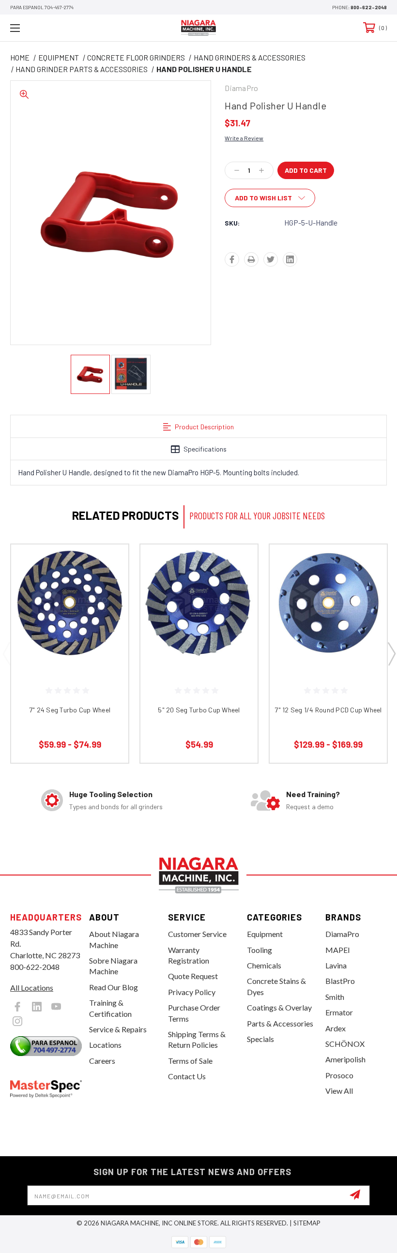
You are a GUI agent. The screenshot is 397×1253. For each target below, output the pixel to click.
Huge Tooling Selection (111, 794)
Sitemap (307, 1223)
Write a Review (244, 138)
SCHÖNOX (345, 1043)
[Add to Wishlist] (109, 586)
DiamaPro (342, 933)
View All (339, 1090)
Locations (105, 1044)
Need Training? (313, 794)
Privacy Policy (191, 991)
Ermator (339, 1012)
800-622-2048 (369, 7)
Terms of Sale (190, 1060)
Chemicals (264, 965)
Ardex (335, 1028)
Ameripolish (345, 1059)
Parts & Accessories (280, 1023)
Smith (334, 996)
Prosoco (339, 1075)
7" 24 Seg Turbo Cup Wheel (69, 710)
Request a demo (310, 806)
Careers (102, 1060)
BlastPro (340, 980)
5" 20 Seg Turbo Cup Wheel (199, 710)
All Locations (31, 987)
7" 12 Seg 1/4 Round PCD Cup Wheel (328, 710)
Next (391, 653)
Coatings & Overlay (279, 1007)
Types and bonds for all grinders (116, 806)
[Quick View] (109, 563)
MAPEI (337, 949)
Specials (260, 1038)
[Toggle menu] (48, 28)
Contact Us (187, 1076)
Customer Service (197, 933)
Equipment (265, 933)
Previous (6, 653)
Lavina (336, 965)
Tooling (259, 949)
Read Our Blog (113, 987)
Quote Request (193, 976)
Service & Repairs (118, 1029)
